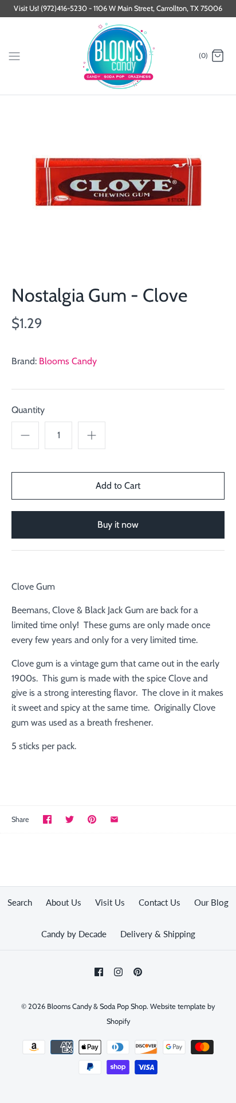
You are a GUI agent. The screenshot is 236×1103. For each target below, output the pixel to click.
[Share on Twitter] (69, 819)
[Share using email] (114, 819)
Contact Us (159, 902)
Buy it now (118, 524)
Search (19, 902)
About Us (63, 902)
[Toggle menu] (14, 55)
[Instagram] (118, 972)
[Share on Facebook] (47, 819)
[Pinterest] (137, 972)
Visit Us (110, 902)
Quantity (28, 409)
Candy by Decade (74, 934)
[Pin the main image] (92, 819)
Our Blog (211, 902)
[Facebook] (99, 972)
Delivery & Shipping (157, 934)
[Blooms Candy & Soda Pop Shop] (118, 56)
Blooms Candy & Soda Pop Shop (97, 1006)
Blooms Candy (68, 361)
